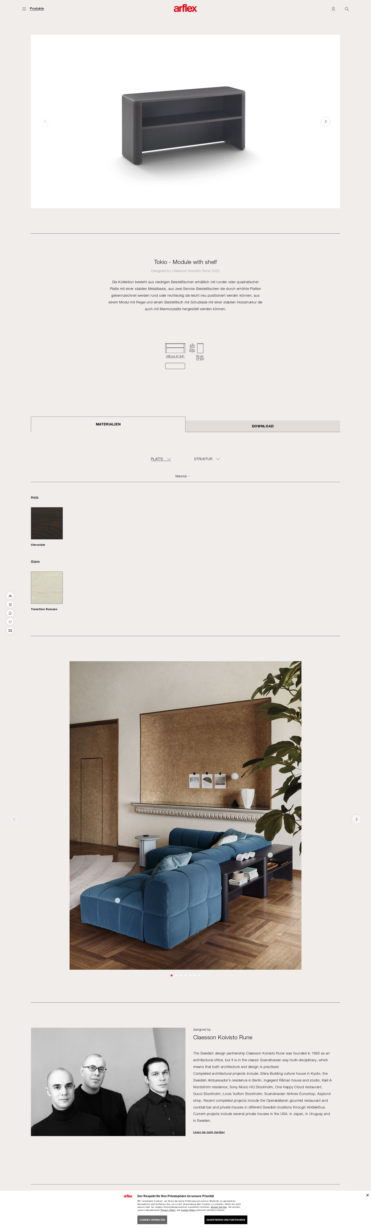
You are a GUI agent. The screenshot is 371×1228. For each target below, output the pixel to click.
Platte (157, 459)
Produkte (37, 8)
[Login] (333, 9)
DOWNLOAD (263, 426)
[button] (325, 121)
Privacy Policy (168, 1210)
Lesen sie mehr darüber (209, 1132)
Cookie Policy (188, 1210)
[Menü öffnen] (24, 9)
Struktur (203, 459)
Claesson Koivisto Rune (191, 271)
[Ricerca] (347, 9)
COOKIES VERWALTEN (152, 1220)
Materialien (108, 424)
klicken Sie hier (219, 1207)
